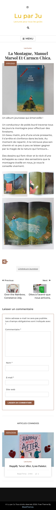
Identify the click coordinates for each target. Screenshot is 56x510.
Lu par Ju (28, 15)
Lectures (28, 48)
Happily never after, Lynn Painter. (28, 466)
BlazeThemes (27, 507)
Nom (9, 362)
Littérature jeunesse (28, 268)
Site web (10, 389)
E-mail (10, 377)
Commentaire (13, 329)
